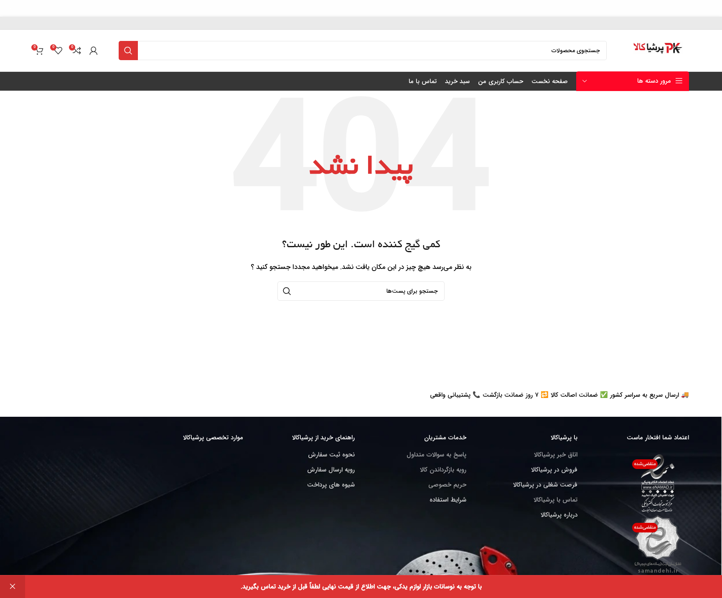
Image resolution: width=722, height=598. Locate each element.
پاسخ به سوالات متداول (436, 455)
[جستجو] (128, 50)
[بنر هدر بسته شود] (10, 8)
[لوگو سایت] (658, 50)
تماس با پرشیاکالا (555, 500)
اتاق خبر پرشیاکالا (555, 455)
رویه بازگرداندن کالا (443, 470)
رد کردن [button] (12, 586)
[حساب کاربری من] (93, 50)
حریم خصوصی (447, 485)
